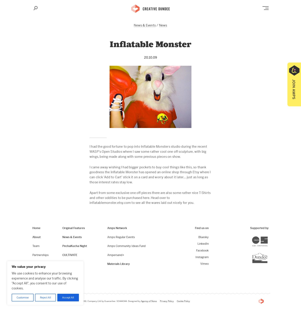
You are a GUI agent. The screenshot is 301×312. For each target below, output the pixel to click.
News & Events (145, 25)
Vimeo (204, 264)
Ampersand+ (115, 255)
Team (36, 246)
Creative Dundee (150, 8)
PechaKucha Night (74, 246)
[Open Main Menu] (266, 8)
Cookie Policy (183, 301)
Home (36, 228)
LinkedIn (203, 244)
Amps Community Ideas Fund (126, 246)
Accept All (68, 297)
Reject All (45, 297)
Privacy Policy (167, 301)
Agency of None (149, 301)
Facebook (202, 250)
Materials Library (118, 264)
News (163, 25)
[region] (45, 283)
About (36, 237)
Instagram (202, 257)
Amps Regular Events (121, 237)
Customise (23, 297)
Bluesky (203, 237)
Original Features (73, 228)
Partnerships (40, 255)
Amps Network (117, 228)
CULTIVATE (69, 255)
